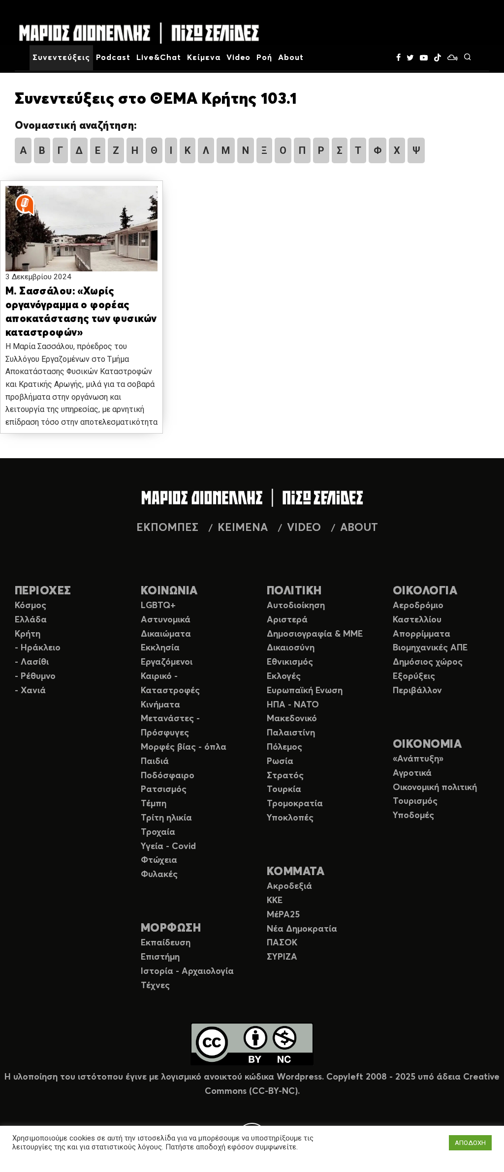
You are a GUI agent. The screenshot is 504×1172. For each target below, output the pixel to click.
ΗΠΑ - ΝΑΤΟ (293, 705)
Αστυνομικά (165, 619)
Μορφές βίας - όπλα (183, 747)
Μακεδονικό (292, 718)
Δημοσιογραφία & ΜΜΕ (315, 634)
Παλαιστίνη (291, 733)
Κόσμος (30, 605)
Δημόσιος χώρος (428, 662)
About (291, 57)
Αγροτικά (412, 773)
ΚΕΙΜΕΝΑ (243, 528)
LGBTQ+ (158, 605)
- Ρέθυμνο (35, 676)
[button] (81, 236)
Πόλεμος (284, 747)
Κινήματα (160, 705)
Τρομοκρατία (295, 803)
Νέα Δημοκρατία (302, 929)
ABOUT (359, 528)
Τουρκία (284, 789)
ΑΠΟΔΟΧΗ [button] (470, 1142)
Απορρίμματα (421, 634)
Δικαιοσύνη (291, 648)
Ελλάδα (31, 619)
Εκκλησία (160, 648)
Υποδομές (413, 815)
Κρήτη (27, 634)
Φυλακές (159, 874)
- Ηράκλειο (38, 648)
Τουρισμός (415, 801)
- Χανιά (30, 690)
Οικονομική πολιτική (435, 787)
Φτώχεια (159, 860)
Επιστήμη (160, 957)
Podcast (113, 57)
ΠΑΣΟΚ (282, 942)
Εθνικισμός (290, 662)
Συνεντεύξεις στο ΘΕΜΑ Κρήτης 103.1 (156, 99)
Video (238, 57)
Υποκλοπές (290, 818)
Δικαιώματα (166, 634)
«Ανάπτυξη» (418, 759)
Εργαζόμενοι (166, 662)
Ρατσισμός (164, 789)
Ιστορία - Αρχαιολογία (187, 971)
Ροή (264, 57)
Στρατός (285, 775)
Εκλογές (284, 676)
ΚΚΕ (275, 900)
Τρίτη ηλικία (166, 818)
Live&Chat (158, 57)
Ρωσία (280, 761)
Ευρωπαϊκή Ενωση (305, 690)
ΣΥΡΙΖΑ (282, 957)
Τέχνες (155, 985)
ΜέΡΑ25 (283, 914)
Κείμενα (203, 57)
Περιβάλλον (417, 690)
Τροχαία (158, 832)
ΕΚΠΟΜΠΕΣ (167, 528)
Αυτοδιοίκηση (296, 605)
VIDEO (304, 528)
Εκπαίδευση (165, 942)
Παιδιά (155, 761)
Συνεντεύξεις (61, 57)
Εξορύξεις (414, 676)
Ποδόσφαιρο (167, 775)
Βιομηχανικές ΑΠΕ (430, 648)
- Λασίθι (32, 662)
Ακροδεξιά (289, 886)
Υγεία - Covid (168, 846)
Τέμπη (153, 803)
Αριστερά (287, 619)
